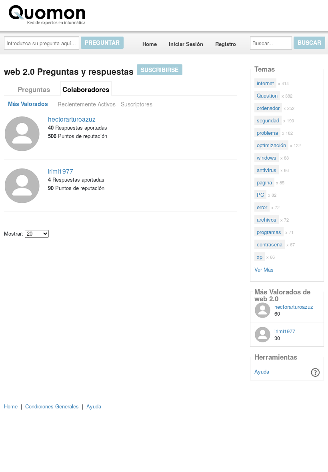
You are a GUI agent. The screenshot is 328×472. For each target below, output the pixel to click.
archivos (266, 219)
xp (259, 256)
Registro (225, 44)
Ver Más (264, 269)
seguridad (268, 120)
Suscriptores (136, 104)
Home (149, 44)
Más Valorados (28, 104)
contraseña (269, 244)
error (262, 207)
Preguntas (34, 89)
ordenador (268, 108)
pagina (264, 182)
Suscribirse (159, 70)
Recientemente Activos (87, 104)
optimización (271, 145)
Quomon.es (114, 13)
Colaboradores (85, 89)
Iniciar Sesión (186, 44)
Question (267, 95)
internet (265, 83)
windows (266, 157)
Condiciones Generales (52, 406)
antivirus (266, 170)
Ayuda (261, 371)
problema (267, 132)
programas (269, 232)
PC (260, 194)
